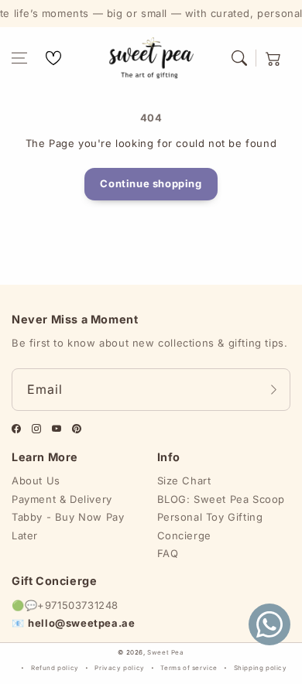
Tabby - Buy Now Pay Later (68, 526)
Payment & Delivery (62, 499)
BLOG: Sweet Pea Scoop (221, 499)
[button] (19, 58)
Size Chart (184, 480)
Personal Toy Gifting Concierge (210, 526)
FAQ (168, 553)
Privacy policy (119, 668)
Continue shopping (150, 183)
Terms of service (189, 668)
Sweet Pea (165, 652)
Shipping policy (260, 668)
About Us (36, 480)
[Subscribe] (273, 390)
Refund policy (55, 668)
